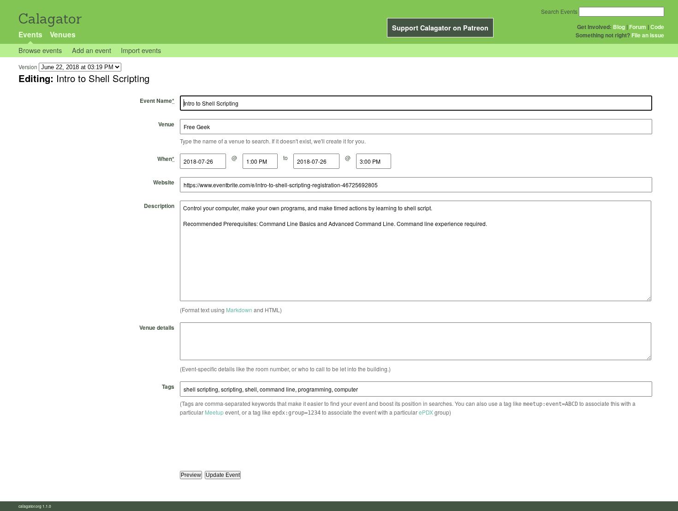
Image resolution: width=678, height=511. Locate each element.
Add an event (91, 50)
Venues (63, 34)
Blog (619, 27)
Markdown (239, 310)
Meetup (214, 412)
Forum (637, 27)
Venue (166, 124)
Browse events (40, 50)
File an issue (647, 35)
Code (657, 27)
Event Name (157, 100)
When (165, 158)
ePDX (426, 412)
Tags (168, 386)
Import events (141, 50)
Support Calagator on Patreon (440, 27)
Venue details (156, 327)
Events (30, 34)
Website (163, 182)
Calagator (49, 19)
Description (159, 206)
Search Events (559, 11)
